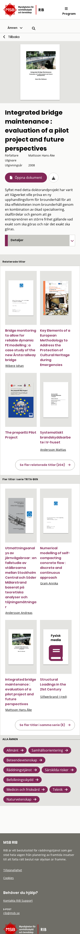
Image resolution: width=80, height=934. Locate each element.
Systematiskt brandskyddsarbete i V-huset (55, 437)
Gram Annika (49, 583)
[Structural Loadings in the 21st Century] (55, 647)
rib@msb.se (11, 913)
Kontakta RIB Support (18, 901)
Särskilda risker (57, 770)
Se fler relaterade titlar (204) (42, 465)
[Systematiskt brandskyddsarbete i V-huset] (55, 399)
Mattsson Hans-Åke (18, 710)
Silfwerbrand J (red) (53, 697)
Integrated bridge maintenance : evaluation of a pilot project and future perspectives (20, 691)
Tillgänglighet (12, 870)
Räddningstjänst (19, 770)
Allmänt (12, 750)
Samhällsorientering (47, 750)
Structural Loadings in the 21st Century (53, 684)
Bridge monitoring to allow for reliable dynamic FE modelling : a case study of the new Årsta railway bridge (20, 345)
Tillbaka (13, 37)
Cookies (8, 878)
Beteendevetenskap (22, 760)
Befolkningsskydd (20, 779)
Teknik (58, 789)
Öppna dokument (28, 177)
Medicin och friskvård (23, 789)
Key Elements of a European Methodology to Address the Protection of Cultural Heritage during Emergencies (55, 347)
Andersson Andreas (18, 613)
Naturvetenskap (19, 799)
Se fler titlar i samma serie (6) (42, 725)
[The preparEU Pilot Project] (20, 400)
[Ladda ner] (53, 177)
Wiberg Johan (14, 366)
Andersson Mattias (53, 450)
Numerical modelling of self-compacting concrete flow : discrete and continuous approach (55, 563)
